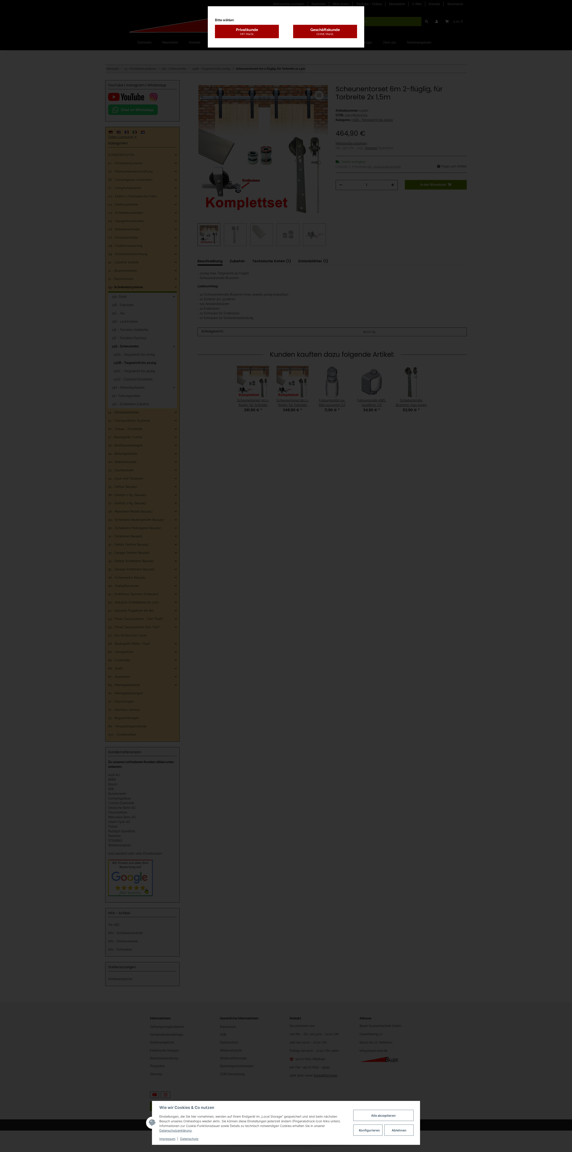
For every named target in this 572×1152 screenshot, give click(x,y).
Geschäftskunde (325, 31)
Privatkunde (247, 31)
